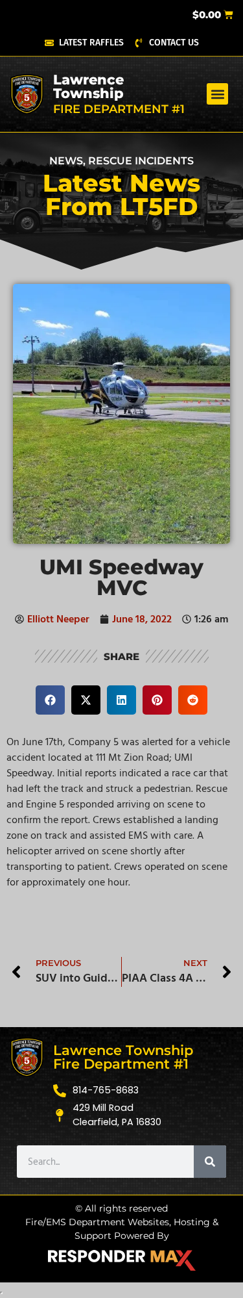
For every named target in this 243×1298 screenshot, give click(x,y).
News (66, 161)
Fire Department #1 (119, 109)
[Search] (210, 1161)
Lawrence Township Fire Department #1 (123, 1057)
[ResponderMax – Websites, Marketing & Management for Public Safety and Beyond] (122, 1260)
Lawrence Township (88, 86)
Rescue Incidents (141, 161)
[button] (217, 94)
